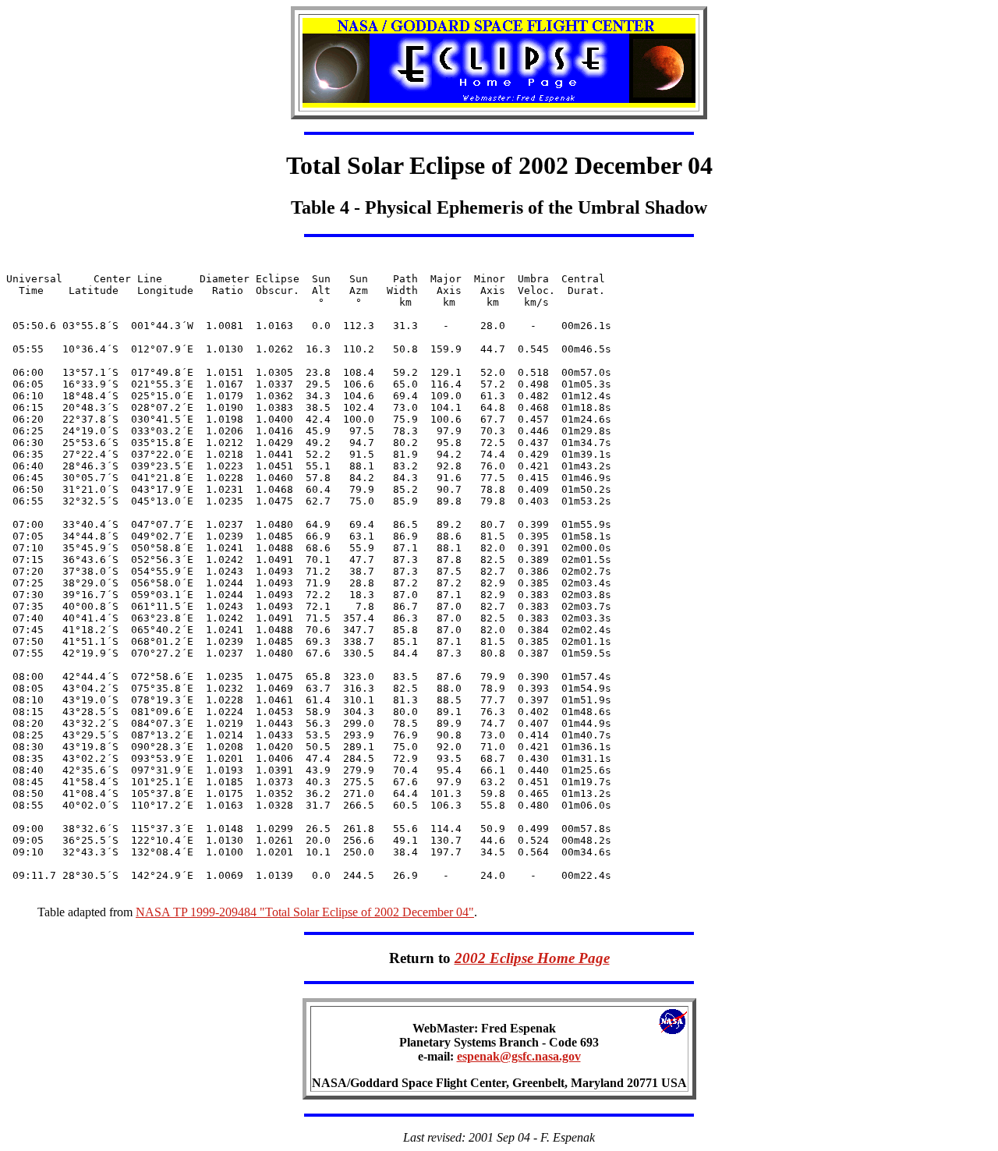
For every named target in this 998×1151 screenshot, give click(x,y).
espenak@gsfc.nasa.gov (519, 1056)
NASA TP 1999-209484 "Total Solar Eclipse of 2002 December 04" (305, 912)
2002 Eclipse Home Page (532, 958)
